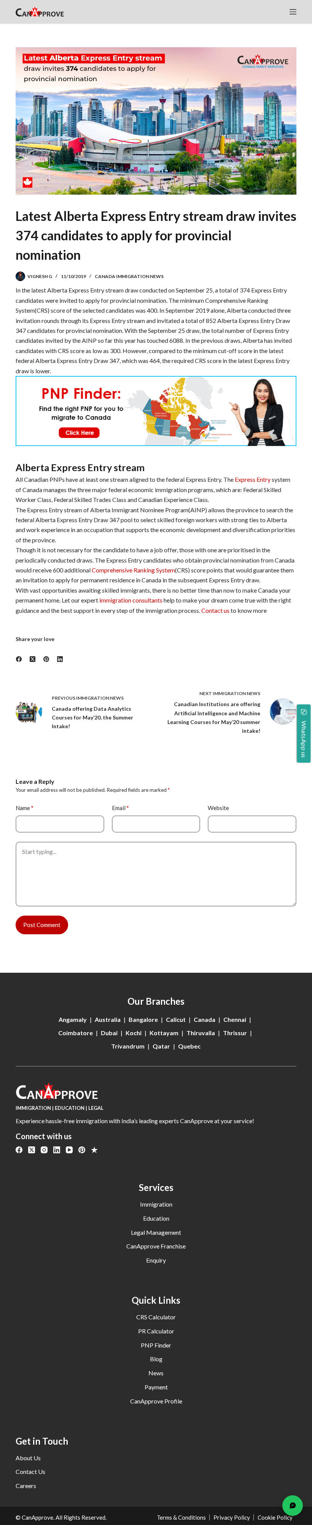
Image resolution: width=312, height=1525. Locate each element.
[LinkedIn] (60, 659)
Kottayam (164, 1032)
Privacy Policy (231, 1517)
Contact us (215, 610)
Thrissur (235, 1032)
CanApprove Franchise (156, 1246)
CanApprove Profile (156, 1401)
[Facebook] (19, 659)
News (156, 1372)
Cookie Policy (275, 1517)
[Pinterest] (46, 659)
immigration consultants (130, 600)
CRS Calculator (156, 1316)
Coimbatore (75, 1032)
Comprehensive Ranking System (133, 570)
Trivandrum (128, 1046)
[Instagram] (44, 1149)
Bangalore (143, 1019)
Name (24, 807)
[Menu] (293, 11)
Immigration (156, 1204)
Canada (204, 1019)
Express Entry (253, 479)
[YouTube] (69, 1149)
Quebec (189, 1046)
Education (156, 1218)
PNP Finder (156, 1345)
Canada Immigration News (129, 276)
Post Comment (41, 924)
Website (218, 807)
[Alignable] (94, 1149)
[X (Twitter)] (33, 659)
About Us (28, 1457)
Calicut (176, 1019)
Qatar (161, 1046)
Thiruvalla (200, 1032)
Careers (26, 1485)
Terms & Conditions (181, 1517)
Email (120, 807)
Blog (156, 1358)
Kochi (134, 1032)
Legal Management (156, 1232)
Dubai (109, 1032)
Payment (156, 1387)
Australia (108, 1019)
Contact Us (30, 1471)
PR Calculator (156, 1331)
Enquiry (156, 1260)
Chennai (234, 1019)
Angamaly (73, 1019)
